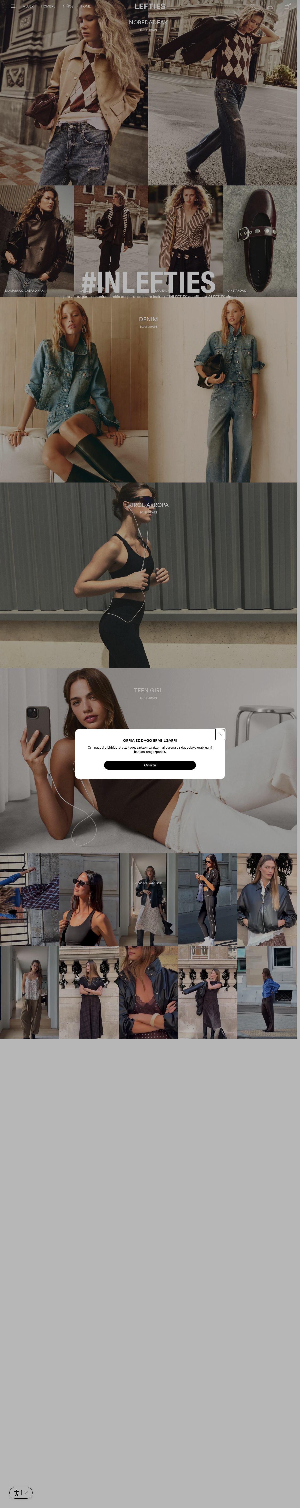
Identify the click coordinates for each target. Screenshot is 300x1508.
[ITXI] (220, 734)
